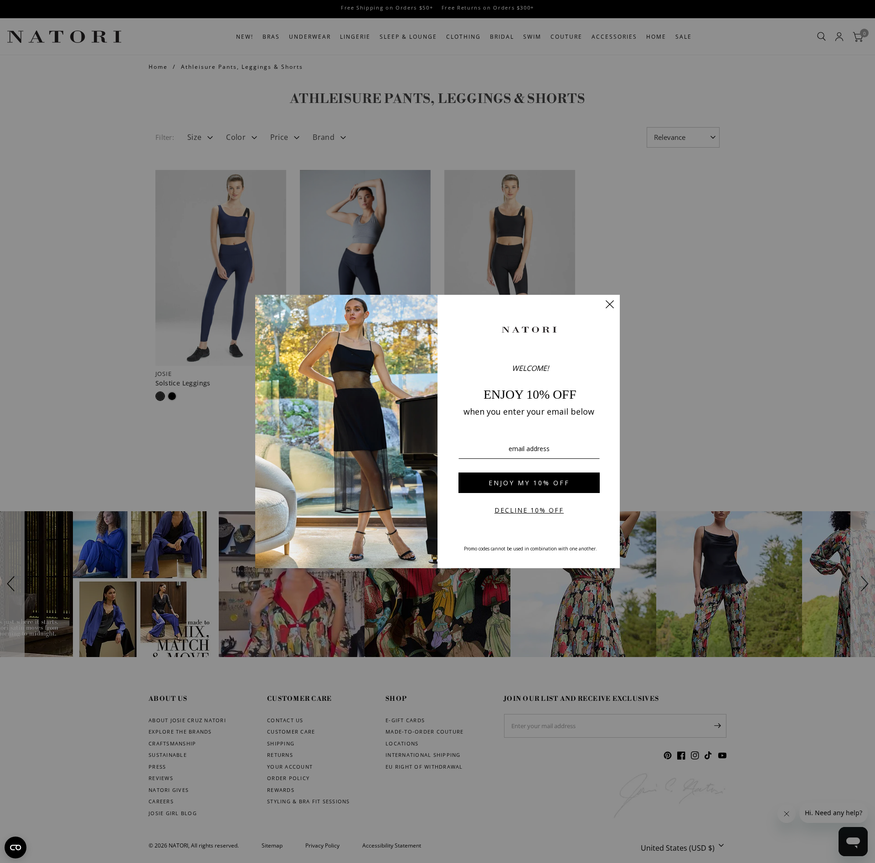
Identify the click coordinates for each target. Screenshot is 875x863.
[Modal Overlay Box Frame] (437, 431)
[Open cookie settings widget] (15, 847)
